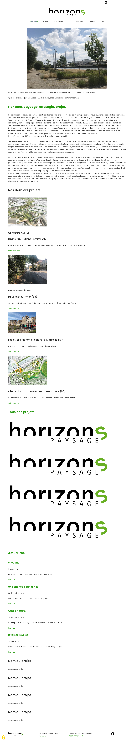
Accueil (34, 21)
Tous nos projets (21, 412)
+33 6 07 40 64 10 (76, 736)
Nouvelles (93, 21)
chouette (13, 562)
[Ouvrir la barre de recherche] (103, 21)
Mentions (42, 736)
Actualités (16, 553)
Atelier (45, 21)
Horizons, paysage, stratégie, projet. (37, 106)
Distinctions (78, 21)
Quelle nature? (17, 611)
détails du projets (15, 403)
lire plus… (12, 580)
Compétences (59, 21)
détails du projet (15, 250)
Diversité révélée (18, 635)
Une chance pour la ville (23, 587)
